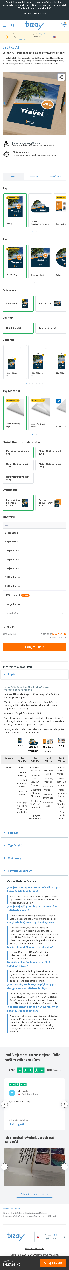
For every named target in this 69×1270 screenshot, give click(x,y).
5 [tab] (39, 383)
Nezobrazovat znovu (35, 13)
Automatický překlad (18, 1120)
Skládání (13, 833)
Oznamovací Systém (34, 1248)
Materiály (14, 858)
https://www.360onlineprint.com (22, 40)
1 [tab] (32, 232)
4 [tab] (36, 383)
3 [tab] (38, 283)
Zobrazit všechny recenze (33, 1194)
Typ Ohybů (15, 845)
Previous (4, 103)
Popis (11, 674)
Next (64, 103)
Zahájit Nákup (34, 647)
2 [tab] (36, 232)
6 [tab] (43, 383)
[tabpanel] (15, 210)
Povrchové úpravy (20, 871)
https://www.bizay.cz (47, 34)
